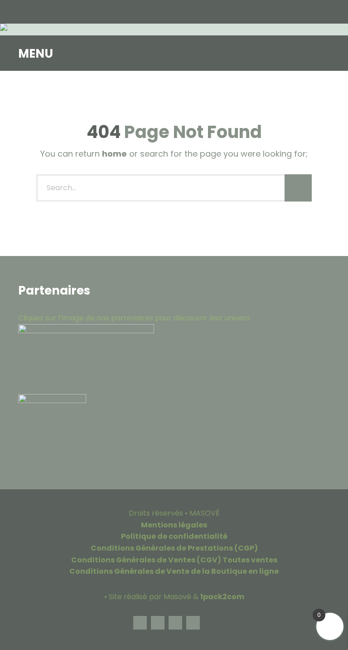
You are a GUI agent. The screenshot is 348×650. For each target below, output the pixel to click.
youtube (193, 623)
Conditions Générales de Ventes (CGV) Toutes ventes (174, 560)
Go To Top (211, 623)
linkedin (175, 623)
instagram (157, 623)
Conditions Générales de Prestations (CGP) (174, 548)
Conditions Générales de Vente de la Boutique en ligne (174, 571)
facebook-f (140, 623)
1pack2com (222, 596)
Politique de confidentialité (174, 536)
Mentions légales (174, 525)
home (114, 153)
